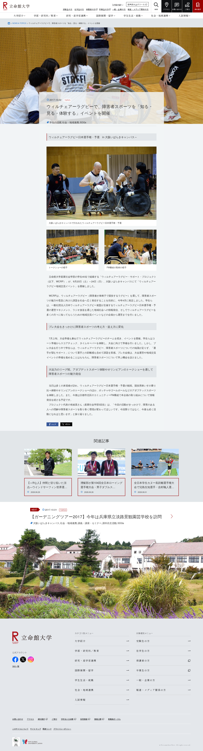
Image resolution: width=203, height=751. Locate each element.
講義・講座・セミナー (90, 523)
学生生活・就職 (132, 15)
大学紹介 (18, 15)
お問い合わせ (17, 719)
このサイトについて (20, 729)
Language (116, 4)
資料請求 (41, 719)
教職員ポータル (114, 719)
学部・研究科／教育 (45, 15)
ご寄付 (54, 719)
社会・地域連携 (159, 15)
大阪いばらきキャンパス (46, 523)
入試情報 (183, 15)
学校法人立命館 (67, 719)
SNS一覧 (15, 666)
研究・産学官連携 (76, 15)
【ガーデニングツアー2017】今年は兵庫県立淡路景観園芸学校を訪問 (96, 516)
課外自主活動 (109, 523)
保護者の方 (91, 9)
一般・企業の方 (119, 9)
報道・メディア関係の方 (138, 9)
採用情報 (83, 719)
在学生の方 (79, 9)
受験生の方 (68, 9)
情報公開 (97, 719)
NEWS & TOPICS (19, 23)
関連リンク (47, 729)
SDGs (83, 122)
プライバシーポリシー (62, 729)
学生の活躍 (55, 122)
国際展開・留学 (104, 15)
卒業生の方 (104, 9)
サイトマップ (35, 729)
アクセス (30, 719)
